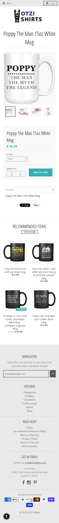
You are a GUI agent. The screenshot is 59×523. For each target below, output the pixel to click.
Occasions (29, 399)
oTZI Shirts (34, 512)
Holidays (29, 396)
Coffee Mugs (29, 403)
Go (52, 373)
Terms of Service (29, 435)
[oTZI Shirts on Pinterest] (35, 483)
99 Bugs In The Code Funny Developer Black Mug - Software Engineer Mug (15, 322)
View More (30, 232)
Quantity (11, 169)
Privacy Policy (30, 438)
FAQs (29, 427)
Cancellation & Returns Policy (29, 431)
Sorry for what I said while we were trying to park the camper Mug (44, 273)
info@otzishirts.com (35, 462)
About (29, 407)
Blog (29, 410)
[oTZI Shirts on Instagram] (29, 483)
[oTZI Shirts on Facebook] (23, 483)
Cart (52, 3)
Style (9, 155)
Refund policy (29, 446)
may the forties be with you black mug (15, 270)
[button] (6, 516)
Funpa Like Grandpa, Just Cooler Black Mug (43, 319)
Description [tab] (9, 189)
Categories (29, 392)
